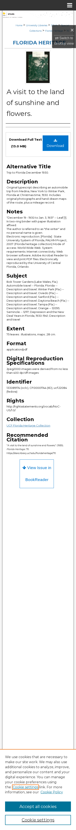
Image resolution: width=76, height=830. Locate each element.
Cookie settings (25, 787)
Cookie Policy (52, 792)
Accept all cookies (38, 806)
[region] (38, 789)
